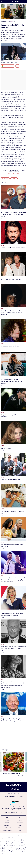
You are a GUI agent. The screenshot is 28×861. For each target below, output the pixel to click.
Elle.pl (7, 817)
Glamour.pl (7, 820)
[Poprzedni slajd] (1, 762)
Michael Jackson (5, 178)
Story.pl (20, 830)
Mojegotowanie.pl (7, 827)
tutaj (11, 853)
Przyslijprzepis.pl (20, 822)
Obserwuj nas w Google (9, 66)
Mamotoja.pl (6, 825)
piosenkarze (14, 178)
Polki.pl (20, 820)
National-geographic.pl (6, 830)
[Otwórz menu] (1, 1)
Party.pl (20, 817)
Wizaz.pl (20, 827)
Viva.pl (20, 825)
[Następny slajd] (26, 762)
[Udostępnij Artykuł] (17, 66)
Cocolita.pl (7, 822)
